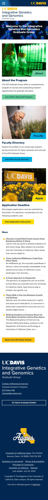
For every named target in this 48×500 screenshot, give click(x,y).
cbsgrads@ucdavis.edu (12, 393)
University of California (18, 467)
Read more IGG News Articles (18, 339)
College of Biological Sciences (15, 383)
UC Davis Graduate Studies (24, 402)
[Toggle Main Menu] (3, 3)
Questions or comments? (12, 461)
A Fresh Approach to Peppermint (20, 277)
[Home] (17, 13)
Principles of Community (23, 464)
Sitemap (34, 467)
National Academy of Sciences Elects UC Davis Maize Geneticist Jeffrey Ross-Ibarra (25, 315)
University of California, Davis (18, 453)
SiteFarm (36, 484)
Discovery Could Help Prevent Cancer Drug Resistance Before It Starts (25, 239)
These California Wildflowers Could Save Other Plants (24, 259)
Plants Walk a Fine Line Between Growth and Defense (24, 296)
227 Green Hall (8, 390)
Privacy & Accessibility (34, 461)
